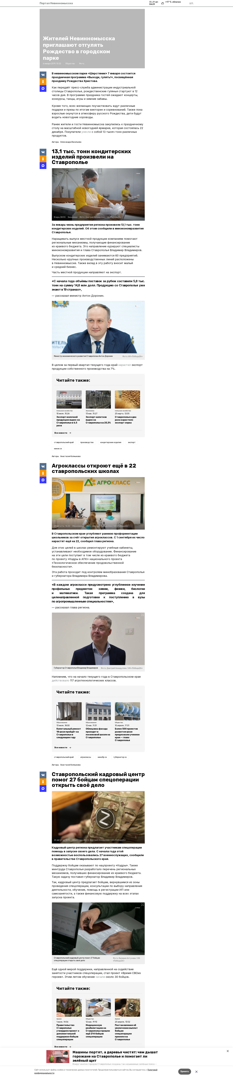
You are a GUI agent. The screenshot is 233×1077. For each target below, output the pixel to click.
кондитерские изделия (110, 442)
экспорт (132, 442)
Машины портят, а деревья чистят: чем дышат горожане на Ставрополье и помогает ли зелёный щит (115, 1056)
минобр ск (102, 757)
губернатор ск (120, 757)
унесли (86, 131)
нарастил (124, 365)
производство (87, 442)
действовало (60, 680)
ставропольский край (64, 442)
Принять (184, 1071)
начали (100, 976)
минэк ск (58, 449)
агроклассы (85, 757)
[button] (57, 1056)
